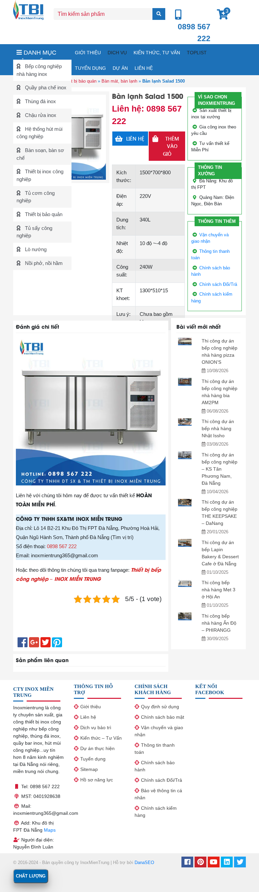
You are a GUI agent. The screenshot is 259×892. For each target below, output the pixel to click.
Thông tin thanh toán (155, 748)
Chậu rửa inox (40, 115)
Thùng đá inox (40, 101)
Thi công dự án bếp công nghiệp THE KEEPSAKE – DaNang (219, 512)
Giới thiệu (88, 52)
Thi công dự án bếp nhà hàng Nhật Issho (218, 428)
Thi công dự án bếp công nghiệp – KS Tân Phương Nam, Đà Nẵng (219, 469)
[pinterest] (200, 862)
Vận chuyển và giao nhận (159, 731)
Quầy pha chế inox (45, 87)
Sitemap (89, 769)
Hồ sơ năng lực (96, 779)
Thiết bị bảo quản (43, 214)
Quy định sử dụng (160, 706)
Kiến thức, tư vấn (157, 52)
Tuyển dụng (90, 68)
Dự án (120, 68)
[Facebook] (187, 862)
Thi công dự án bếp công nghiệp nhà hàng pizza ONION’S (219, 351)
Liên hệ (144, 68)
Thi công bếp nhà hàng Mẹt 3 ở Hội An (218, 589)
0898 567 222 (62, 546)
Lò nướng (35, 249)
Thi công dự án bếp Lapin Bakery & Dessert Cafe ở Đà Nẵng (220, 553)
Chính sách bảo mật (162, 717)
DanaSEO (144, 862)
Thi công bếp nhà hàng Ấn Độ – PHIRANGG (219, 623)
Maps (50, 830)
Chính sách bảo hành (155, 766)
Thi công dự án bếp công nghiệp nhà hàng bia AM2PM (219, 392)
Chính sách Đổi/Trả (218, 284)
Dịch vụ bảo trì (95, 727)
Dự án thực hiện (97, 748)
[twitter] (240, 862)
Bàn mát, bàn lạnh (119, 81)
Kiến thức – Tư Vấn (101, 738)
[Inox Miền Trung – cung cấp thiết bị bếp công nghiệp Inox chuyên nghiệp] (28, 9)
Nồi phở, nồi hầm (43, 263)
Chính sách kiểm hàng (156, 811)
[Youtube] (214, 862)
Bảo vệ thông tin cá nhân (158, 794)
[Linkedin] (227, 862)
